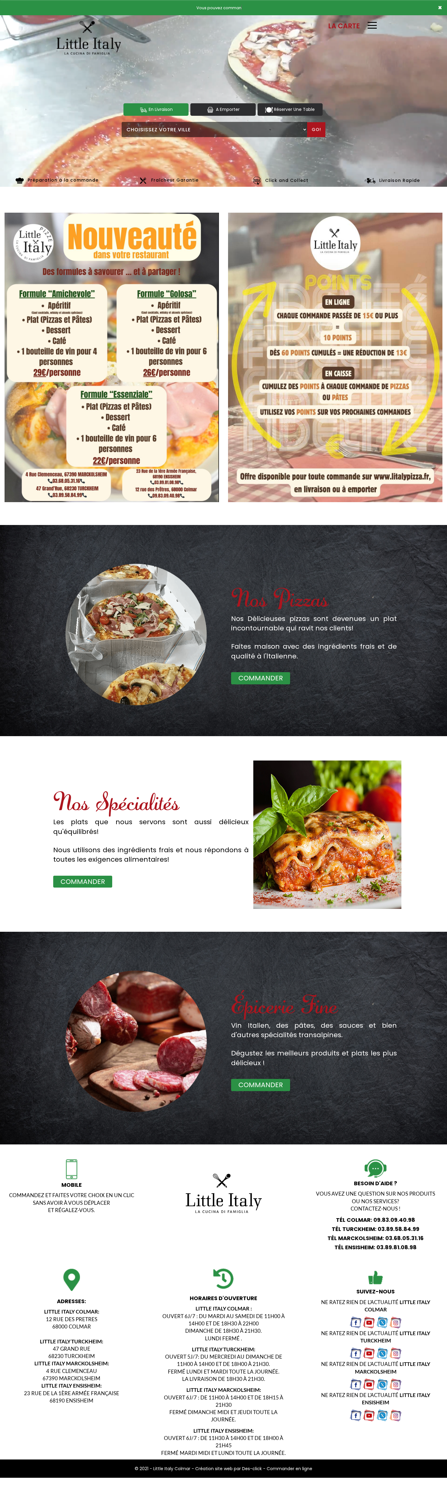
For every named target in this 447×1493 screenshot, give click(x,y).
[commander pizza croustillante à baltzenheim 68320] (19, 180)
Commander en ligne (289, 1469)
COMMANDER (260, 678)
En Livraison (160, 109)
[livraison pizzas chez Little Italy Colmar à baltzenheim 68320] (136, 1041)
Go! (316, 129)
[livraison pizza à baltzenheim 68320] (88, 23)
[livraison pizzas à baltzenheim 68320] (136, 634)
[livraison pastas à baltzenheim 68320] (330, 842)
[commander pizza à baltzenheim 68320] (257, 180)
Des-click (252, 1469)
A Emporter (227, 109)
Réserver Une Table (294, 109)
